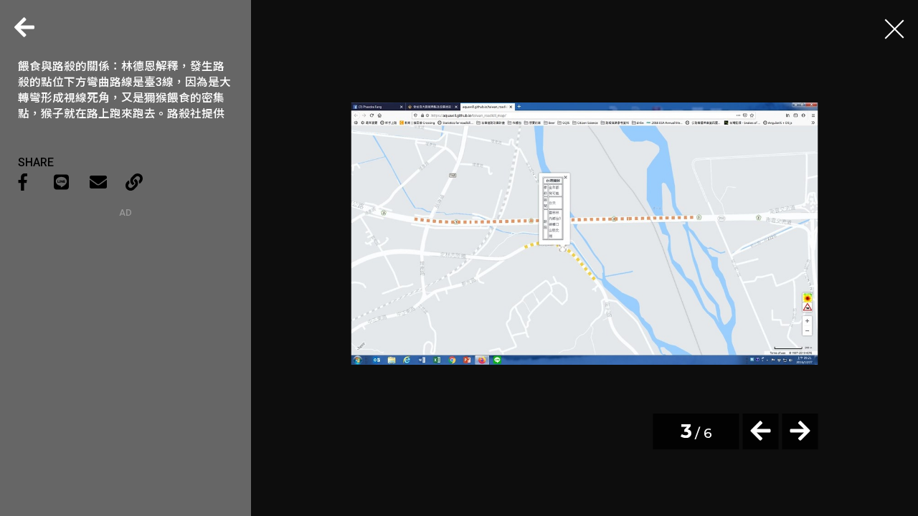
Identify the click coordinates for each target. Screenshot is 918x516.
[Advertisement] (125, 307)
